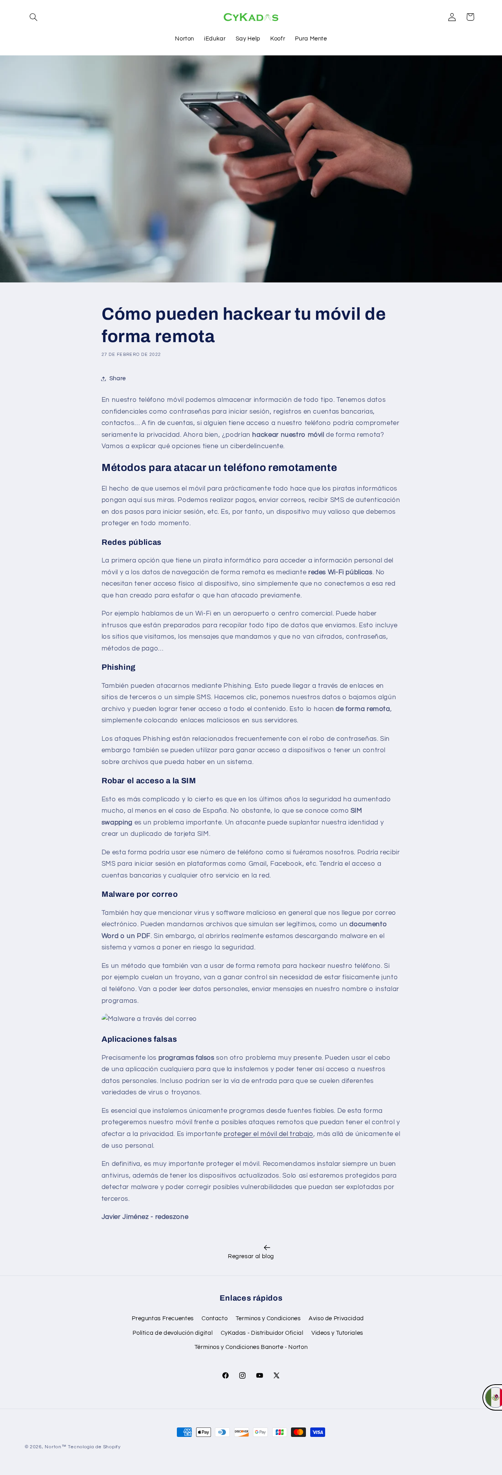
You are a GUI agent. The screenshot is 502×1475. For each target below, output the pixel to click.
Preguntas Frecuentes (163, 1318)
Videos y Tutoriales (337, 1333)
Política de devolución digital (173, 1333)
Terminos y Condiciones (268, 1318)
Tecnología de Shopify (94, 1447)
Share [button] (117, 378)
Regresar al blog (251, 1256)
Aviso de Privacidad (336, 1318)
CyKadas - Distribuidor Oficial (262, 1333)
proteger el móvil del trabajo (268, 1134)
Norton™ (55, 1447)
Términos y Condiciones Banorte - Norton (251, 1347)
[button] (34, 17)
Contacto (214, 1318)
